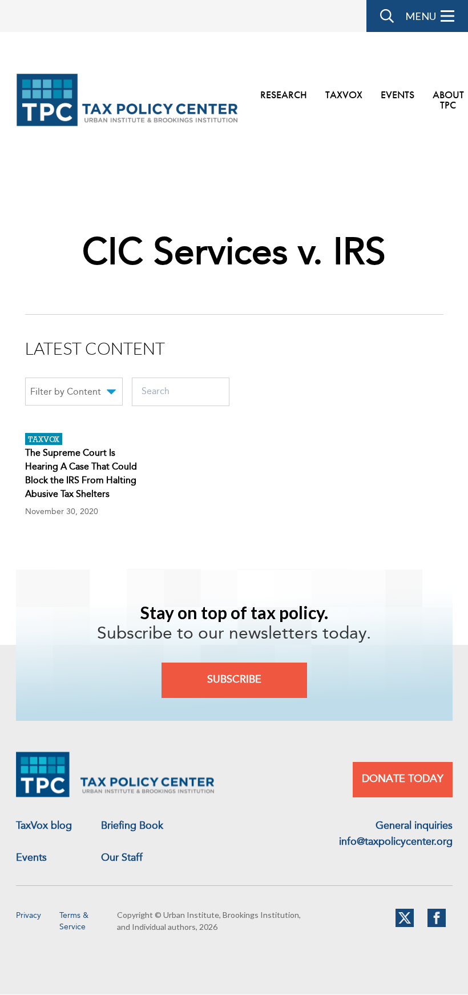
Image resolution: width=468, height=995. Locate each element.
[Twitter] (405, 924)
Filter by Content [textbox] (65, 392)
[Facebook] (436, 924)
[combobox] (74, 394)
